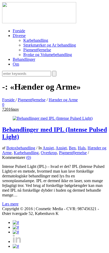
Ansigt (48, 148)
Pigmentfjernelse (32, 100)
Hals (81, 148)
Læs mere (10, 204)
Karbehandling (26, 152)
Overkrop (49, 152)
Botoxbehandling (20, 148)
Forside (9, 100)
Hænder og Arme (63, 100)
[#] (16, 222)
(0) (28, 157)
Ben (72, 148)
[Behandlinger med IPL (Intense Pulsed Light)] (53, 118)
